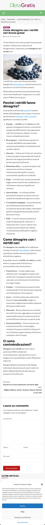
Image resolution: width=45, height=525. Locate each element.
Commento (7, 419)
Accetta (22, 506)
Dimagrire (6, 27)
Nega (22, 512)
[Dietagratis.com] (22, 5)
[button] (42, 484)
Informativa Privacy (22, 522)
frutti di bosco (18, 84)
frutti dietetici (24, 250)
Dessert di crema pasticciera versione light (20, 383)
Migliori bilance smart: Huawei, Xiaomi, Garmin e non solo (23, 390)
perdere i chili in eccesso (26, 116)
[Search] (41, 13)
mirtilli (27, 110)
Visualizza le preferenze (22, 517)
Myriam (7, 36)
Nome (6, 447)
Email (26, 447)
